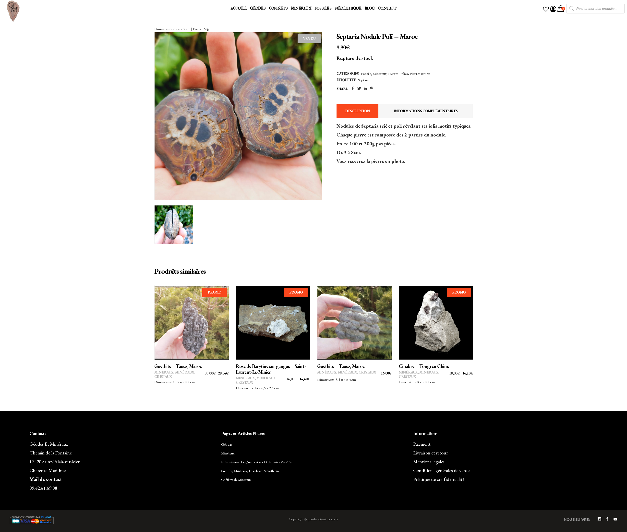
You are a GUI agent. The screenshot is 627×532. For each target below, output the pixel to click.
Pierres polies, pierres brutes (409, 73)
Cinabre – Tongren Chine (424, 366)
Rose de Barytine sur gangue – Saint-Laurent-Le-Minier (271, 369)
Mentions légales (429, 461)
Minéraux (379, 73)
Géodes (226, 444)
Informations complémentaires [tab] (426, 111)
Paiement (422, 444)
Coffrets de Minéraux (236, 479)
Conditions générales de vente (441, 470)
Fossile (366, 73)
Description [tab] (357, 111)
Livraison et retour (430, 453)
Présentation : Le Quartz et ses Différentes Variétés (256, 462)
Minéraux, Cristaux (357, 372)
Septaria (364, 80)
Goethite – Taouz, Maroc (178, 366)
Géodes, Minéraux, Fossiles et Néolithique (250, 470)
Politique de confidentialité (438, 479)
